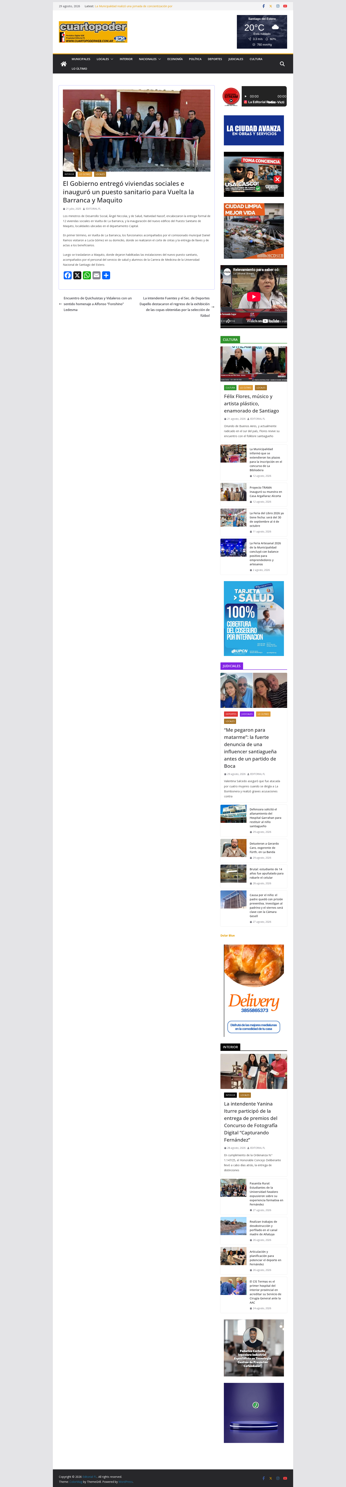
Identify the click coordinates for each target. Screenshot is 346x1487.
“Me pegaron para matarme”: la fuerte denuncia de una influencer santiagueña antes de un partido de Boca (250, 747)
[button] (111, 59)
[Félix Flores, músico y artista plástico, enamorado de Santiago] (253, 363)
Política (195, 59)
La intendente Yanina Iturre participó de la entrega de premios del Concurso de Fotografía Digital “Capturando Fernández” (251, 1121)
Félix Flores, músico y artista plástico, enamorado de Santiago (251, 403)
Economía (175, 59)
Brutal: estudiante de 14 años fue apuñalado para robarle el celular (267, 873)
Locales (103, 59)
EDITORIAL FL (93, 208)
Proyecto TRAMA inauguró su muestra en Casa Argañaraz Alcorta (266, 492)
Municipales (81, 59)
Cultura (256, 59)
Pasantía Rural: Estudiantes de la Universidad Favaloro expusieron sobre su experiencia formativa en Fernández (266, 1193)
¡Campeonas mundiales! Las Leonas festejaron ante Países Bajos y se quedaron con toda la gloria (133, 8)
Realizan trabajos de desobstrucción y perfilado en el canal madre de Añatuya (263, 1228)
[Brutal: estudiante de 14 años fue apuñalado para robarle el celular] (233, 876)
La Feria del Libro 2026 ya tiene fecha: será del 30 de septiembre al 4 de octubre (267, 519)
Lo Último (79, 68)
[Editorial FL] (63, 64)
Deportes (215, 59)
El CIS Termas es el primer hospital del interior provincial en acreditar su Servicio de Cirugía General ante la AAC (265, 1292)
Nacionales (148, 59)
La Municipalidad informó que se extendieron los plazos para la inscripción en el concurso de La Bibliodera (266, 459)
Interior (126, 59)
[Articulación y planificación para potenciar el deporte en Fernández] (233, 1261)
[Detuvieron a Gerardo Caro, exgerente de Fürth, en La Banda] (233, 850)
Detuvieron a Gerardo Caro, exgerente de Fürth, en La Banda (264, 848)
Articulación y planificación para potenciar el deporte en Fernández (265, 1258)
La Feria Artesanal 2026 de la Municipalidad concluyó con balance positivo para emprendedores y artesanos (265, 553)
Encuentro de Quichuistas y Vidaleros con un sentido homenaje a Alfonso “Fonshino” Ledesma (98, 304)
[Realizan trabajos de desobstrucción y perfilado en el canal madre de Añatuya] (233, 1231)
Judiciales (235, 59)
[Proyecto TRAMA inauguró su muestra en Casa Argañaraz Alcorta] (233, 494)
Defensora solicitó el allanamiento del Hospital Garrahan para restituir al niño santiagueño (265, 817)
